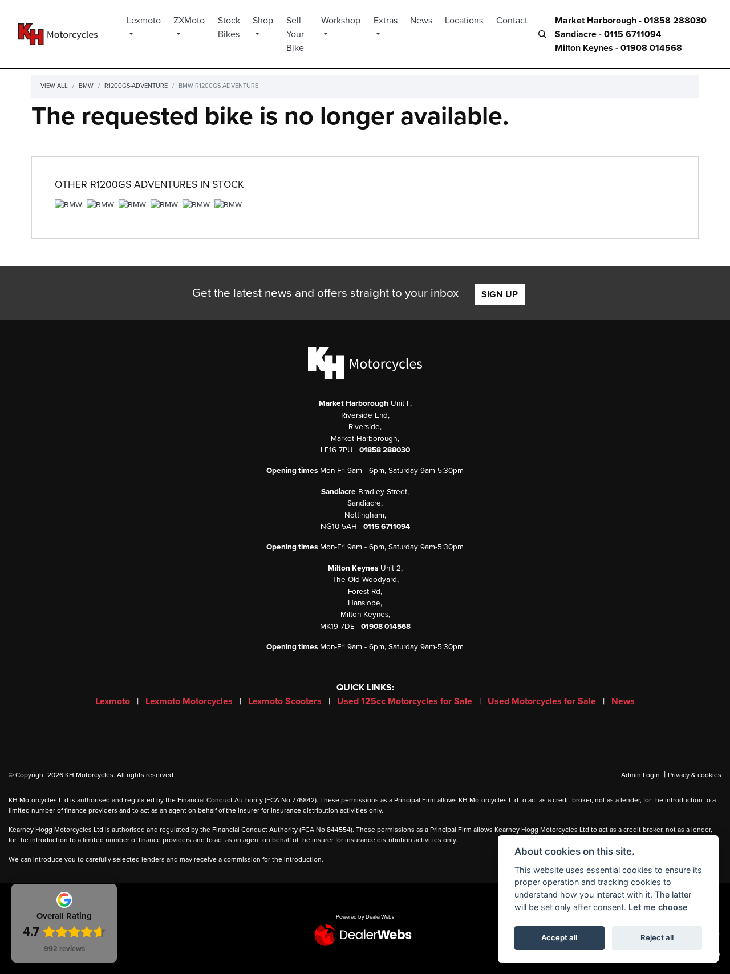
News (421, 20)
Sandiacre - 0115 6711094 (608, 34)
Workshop (340, 20)
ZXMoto (189, 20)
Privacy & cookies (694, 775)
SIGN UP (499, 294)
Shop (263, 20)
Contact (512, 20)
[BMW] (68, 206)
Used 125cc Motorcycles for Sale (405, 701)
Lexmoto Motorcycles (190, 701)
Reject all (657, 937)
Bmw (86, 86)
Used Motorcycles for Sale (543, 701)
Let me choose (658, 907)
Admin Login (640, 775)
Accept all (559, 937)
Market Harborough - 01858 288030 (631, 20)
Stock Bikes (229, 27)
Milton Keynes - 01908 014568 (618, 48)
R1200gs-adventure (136, 86)
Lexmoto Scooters (286, 701)
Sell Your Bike (295, 34)
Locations (464, 20)
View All (54, 86)
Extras (386, 20)
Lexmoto (144, 20)
